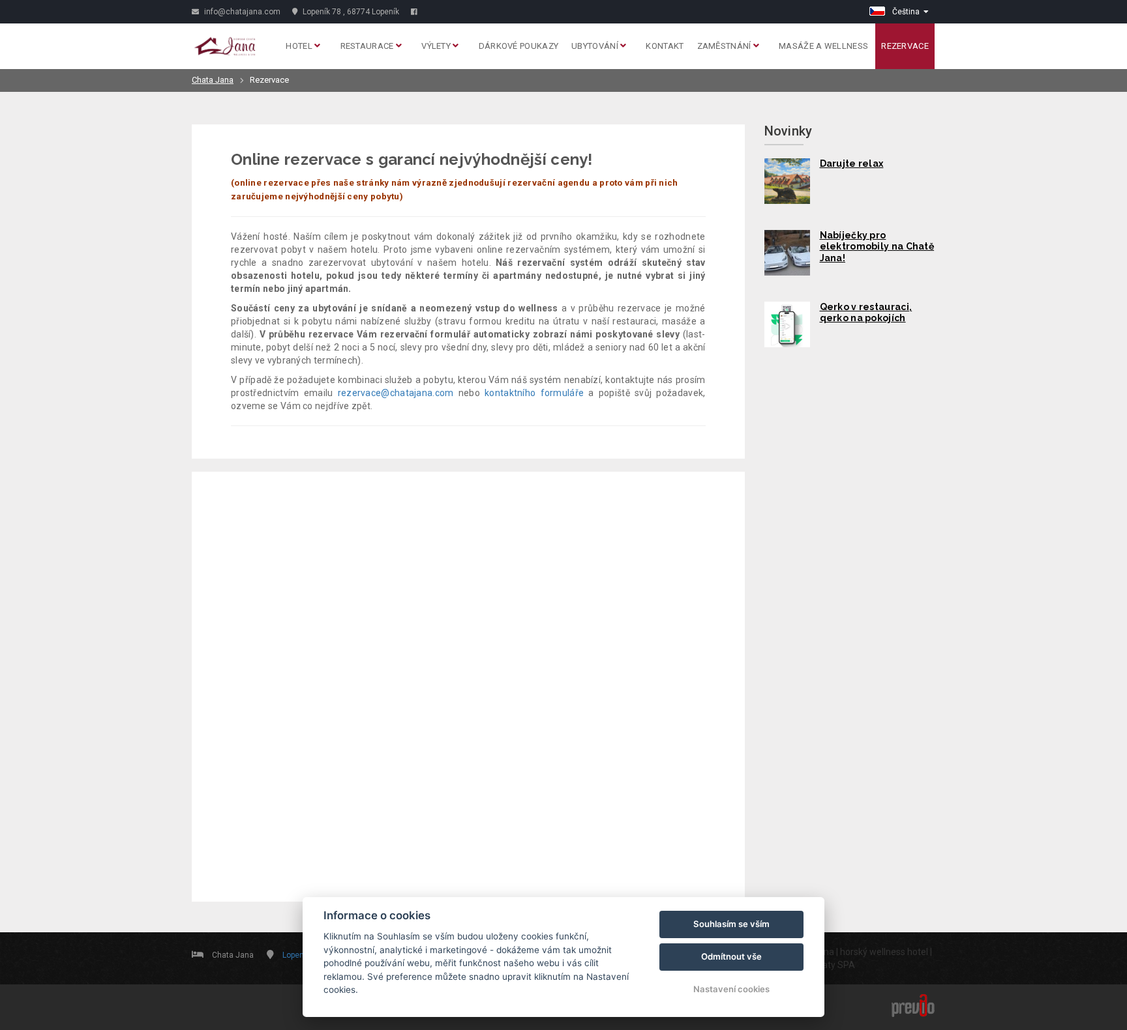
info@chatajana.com (241, 11)
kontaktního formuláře (534, 393)
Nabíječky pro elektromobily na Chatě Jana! (877, 247)
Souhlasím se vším (731, 924)
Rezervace (905, 46)
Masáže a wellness (823, 46)
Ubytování (595, 46)
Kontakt (665, 46)
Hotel (300, 46)
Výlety (437, 46)
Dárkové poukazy (519, 46)
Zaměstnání (725, 46)
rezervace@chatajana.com (396, 393)
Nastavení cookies (731, 989)
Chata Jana (212, 80)
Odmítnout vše (731, 956)
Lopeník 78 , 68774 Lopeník (350, 11)
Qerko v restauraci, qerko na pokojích (866, 313)
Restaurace (368, 46)
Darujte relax (852, 163)
